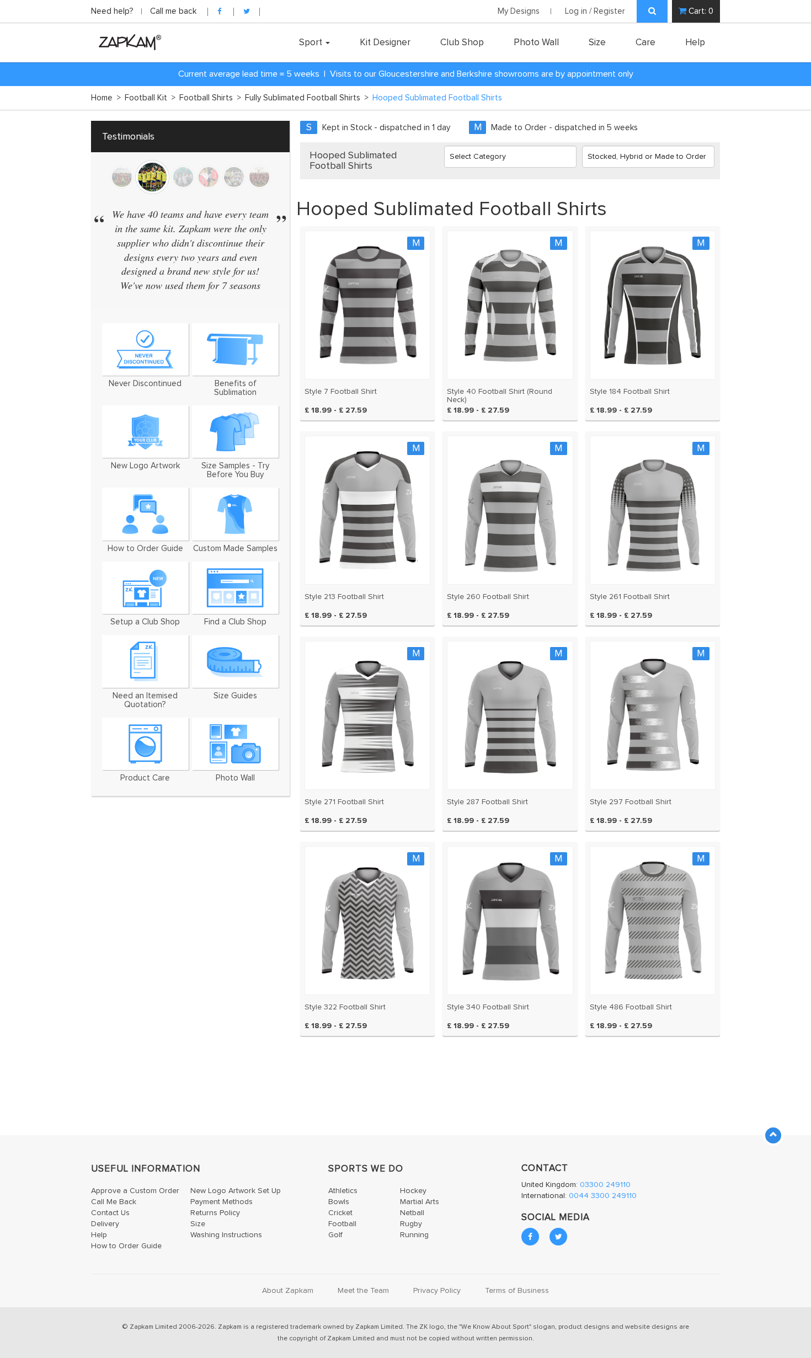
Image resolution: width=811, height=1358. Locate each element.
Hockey (413, 1190)
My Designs (519, 11)
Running (414, 1235)
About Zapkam (287, 1290)
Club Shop (462, 42)
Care (645, 42)
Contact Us (110, 1213)
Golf (335, 1235)
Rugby (411, 1224)
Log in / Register (595, 11)
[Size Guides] (235, 661)
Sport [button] (311, 42)
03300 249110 (605, 1184)
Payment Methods (221, 1201)
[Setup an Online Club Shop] (145, 588)
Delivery (105, 1224)
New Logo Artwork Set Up (235, 1190)
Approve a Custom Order (135, 1190)
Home (106, 98)
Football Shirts (210, 98)
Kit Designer (385, 42)
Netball (412, 1213)
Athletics (343, 1190)
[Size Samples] (235, 431)
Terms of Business (517, 1290)
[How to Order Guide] (145, 514)
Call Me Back (113, 1201)
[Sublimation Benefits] (235, 349)
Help (695, 42)
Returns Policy (215, 1213)
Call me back (173, 11)
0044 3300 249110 (603, 1195)
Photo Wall (536, 42)
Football (342, 1224)
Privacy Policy (437, 1290)
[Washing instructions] (145, 744)
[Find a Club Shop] (235, 588)
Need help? (113, 11)
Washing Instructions (226, 1235)
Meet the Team (363, 1290)
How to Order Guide (126, 1246)
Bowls (338, 1201)
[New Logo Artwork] (145, 431)
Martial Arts (419, 1201)
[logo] (127, 42)
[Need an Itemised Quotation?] (145, 661)
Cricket (340, 1213)
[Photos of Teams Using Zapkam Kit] (235, 744)
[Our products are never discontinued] (145, 349)
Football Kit (150, 98)
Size (597, 42)
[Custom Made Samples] (235, 514)
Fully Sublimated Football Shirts (307, 98)
